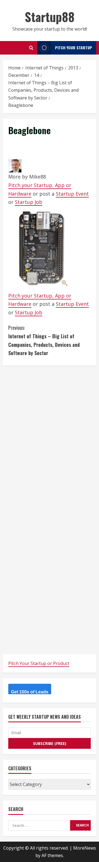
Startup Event (72, 193)
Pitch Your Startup (73, 47)
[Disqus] (49, 440)
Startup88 (50, 17)
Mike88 (37, 176)
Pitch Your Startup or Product (38, 663)
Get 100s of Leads (29, 692)
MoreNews (84, 848)
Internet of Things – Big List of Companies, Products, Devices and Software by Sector (44, 340)
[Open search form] (31, 47)
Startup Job (28, 202)
